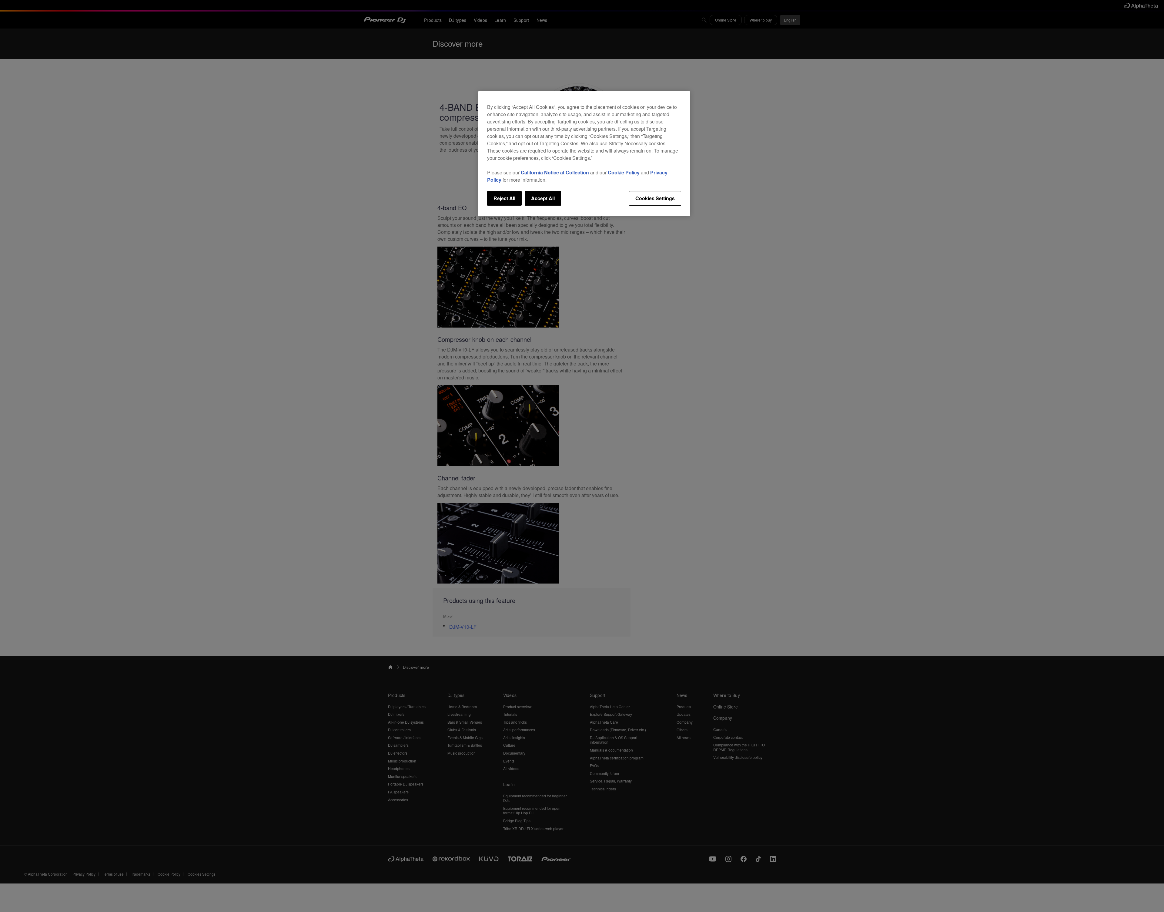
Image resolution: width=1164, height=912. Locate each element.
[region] (584, 153)
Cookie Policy (624, 172)
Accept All (543, 198)
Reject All (504, 198)
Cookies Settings (655, 198)
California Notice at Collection (555, 172)
